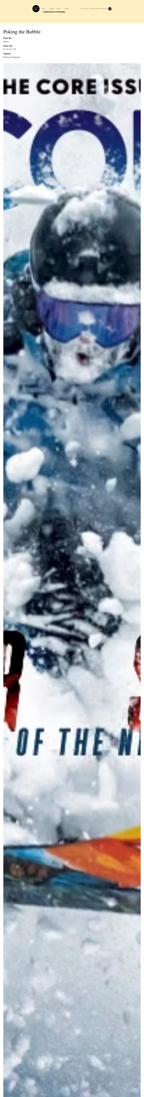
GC (36, 9)
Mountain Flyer (103, 8)
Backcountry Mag (94, 8)
